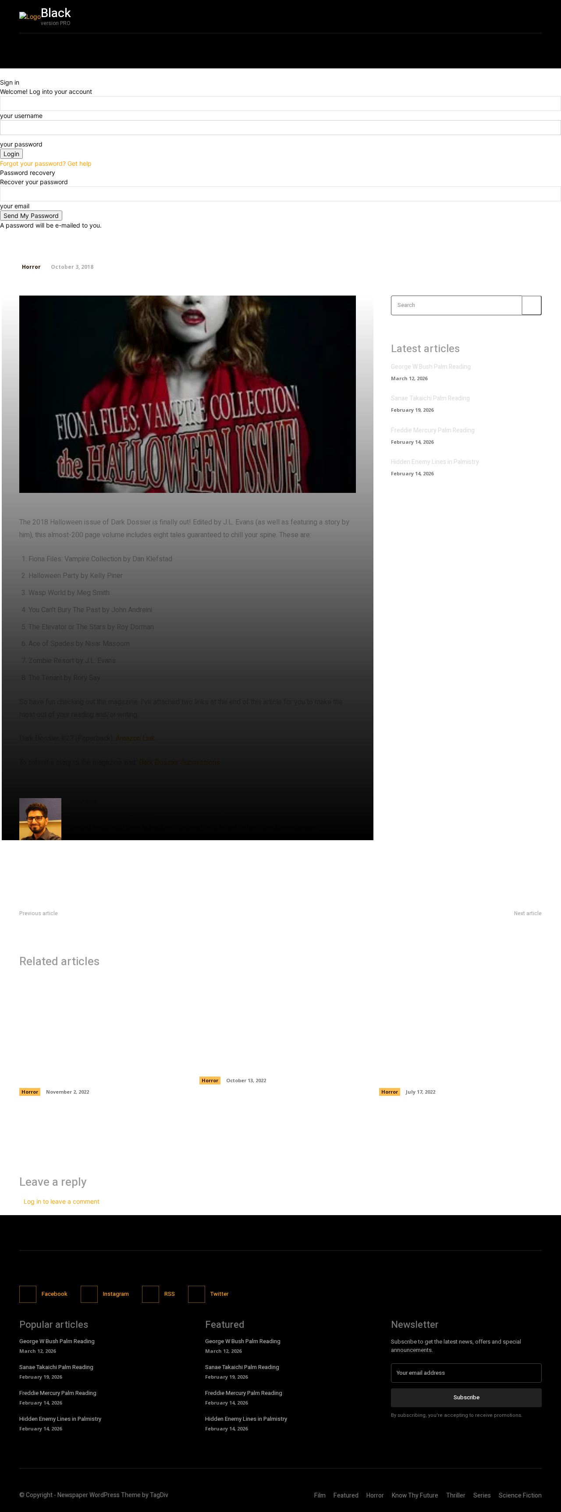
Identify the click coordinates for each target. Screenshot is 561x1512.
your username (21, 115)
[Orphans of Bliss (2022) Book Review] (280, 1016)
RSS (169, 1294)
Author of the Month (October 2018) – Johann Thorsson (464, 923)
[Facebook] (451, 16)
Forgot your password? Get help (46, 163)
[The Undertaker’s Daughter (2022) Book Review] (100, 1016)
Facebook (54, 1294)
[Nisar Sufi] (40, 819)
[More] (311, 481)
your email (14, 206)
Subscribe (466, 1397)
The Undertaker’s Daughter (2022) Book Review (96, 1071)
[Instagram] (470, 16)
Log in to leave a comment (61, 1201)
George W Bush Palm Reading (431, 366)
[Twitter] (489, 16)
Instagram (116, 1294)
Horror (31, 267)
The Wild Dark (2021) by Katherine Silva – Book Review (459, 1071)
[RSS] (150, 1294)
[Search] (532, 305)
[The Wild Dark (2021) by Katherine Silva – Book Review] (460, 1016)
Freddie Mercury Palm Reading (433, 430)
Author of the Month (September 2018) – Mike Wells (91, 923)
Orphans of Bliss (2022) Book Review (272, 1065)
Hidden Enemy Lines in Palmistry (435, 462)
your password (21, 144)
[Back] (2, 73)
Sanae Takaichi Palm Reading (430, 398)
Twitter (219, 1294)
